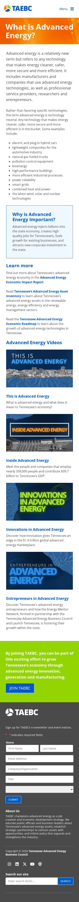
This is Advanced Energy (27, 396)
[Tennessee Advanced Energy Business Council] (18, 8)
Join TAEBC (20, 687)
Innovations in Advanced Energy (35, 529)
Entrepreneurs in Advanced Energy (37, 598)
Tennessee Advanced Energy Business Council (36, 852)
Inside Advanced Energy (27, 460)
